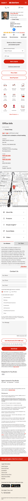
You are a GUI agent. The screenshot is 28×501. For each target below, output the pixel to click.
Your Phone (5, 280)
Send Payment (14, 77)
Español (3, 2)
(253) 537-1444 (6, 155)
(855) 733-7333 (16, 366)
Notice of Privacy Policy (6, 474)
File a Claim (14, 72)
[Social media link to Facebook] (14, 29)
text (7, 133)
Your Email (4, 285)
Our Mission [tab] (7, 243)
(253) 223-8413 (6, 159)
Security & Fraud (5, 468)
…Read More (23, 266)
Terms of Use (4, 472)
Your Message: (5, 322)
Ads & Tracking (4, 466)
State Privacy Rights (5, 476)
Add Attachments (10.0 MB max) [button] (14, 340)
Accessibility (4, 470)
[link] (14, 2)
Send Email (14, 348)
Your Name (5, 275)
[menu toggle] (25, 2)
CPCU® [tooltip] (3, 374)
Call (3, 133)
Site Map (3, 478)
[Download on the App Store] (5, 485)
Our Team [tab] (21, 243)
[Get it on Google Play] (15, 485)
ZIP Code (7, 56)
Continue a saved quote (14, 66)
